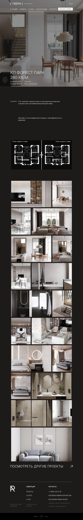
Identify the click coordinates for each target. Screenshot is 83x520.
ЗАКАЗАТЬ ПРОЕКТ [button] (65, 9)
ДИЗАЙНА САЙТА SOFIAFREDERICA (59, 503)
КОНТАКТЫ (53, 9)
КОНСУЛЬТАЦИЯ (41, 9)
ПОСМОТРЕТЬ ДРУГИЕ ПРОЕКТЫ (36, 466)
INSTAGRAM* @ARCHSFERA (58, 499)
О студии (13, 9)
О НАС (28, 499)
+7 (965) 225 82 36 (55, 491)
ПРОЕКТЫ (29, 491)
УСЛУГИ (31, 9)
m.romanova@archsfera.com (60, 495)
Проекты (23, 9)
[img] (21, 4)
